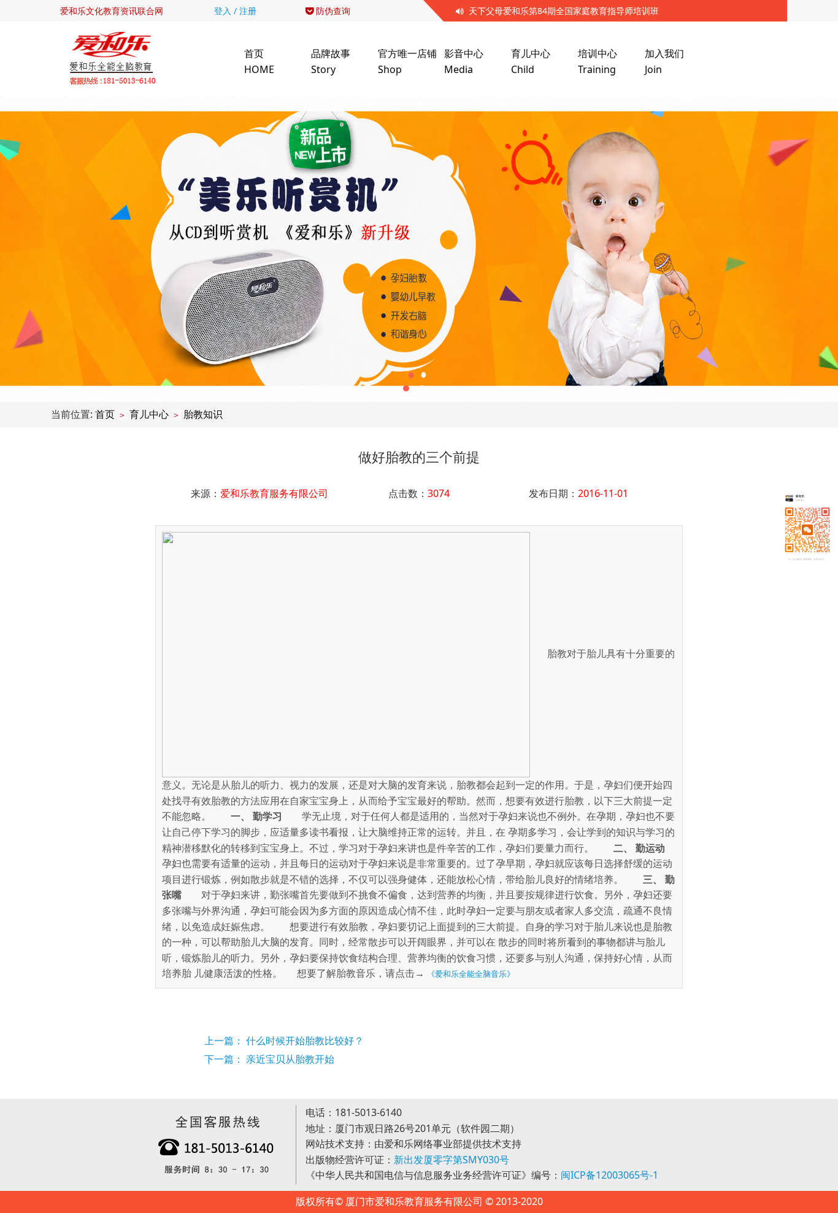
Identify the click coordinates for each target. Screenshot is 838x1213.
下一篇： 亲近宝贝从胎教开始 (269, 1059)
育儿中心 (149, 414)
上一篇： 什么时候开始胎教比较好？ (284, 1040)
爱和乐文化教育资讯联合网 (111, 11)
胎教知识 (203, 414)
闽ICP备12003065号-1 (609, 1175)
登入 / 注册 (235, 11)
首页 (105, 414)
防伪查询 (331, 11)
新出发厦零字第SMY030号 (451, 1159)
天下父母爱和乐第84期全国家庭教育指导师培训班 (561, 11)
